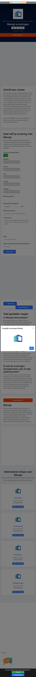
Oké (31, 348)
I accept (18, 672)
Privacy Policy (18, 675)
